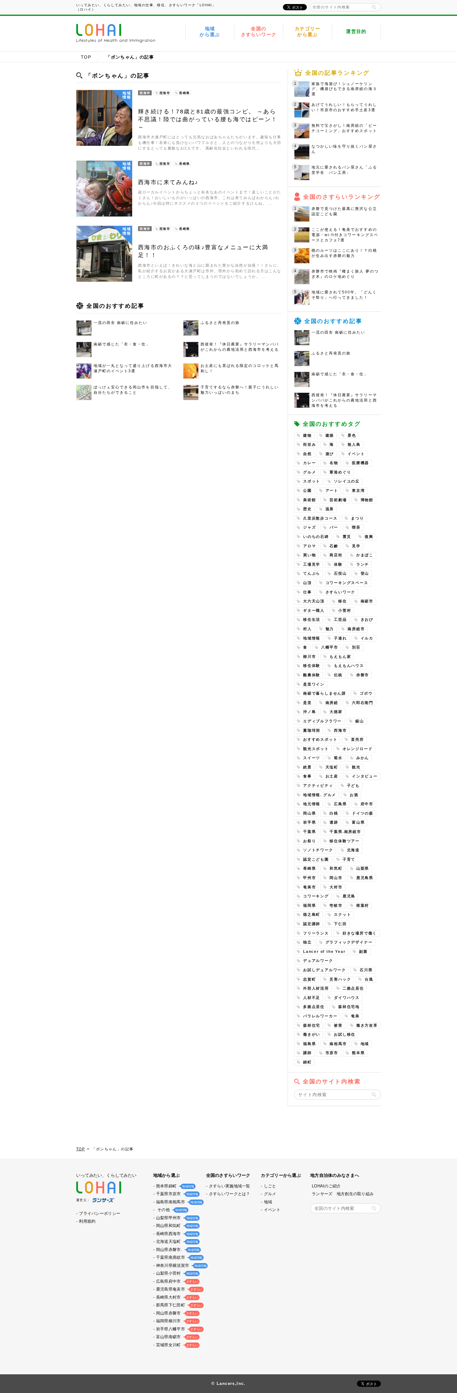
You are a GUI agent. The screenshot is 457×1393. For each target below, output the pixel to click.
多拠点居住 (314, 1007)
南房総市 (356, 629)
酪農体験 (311, 675)
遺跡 (334, 822)
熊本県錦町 (174, 1186)
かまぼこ (364, 555)
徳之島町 (311, 914)
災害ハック (340, 979)
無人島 (354, 444)
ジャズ (309, 527)
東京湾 (358, 490)
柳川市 (309, 656)
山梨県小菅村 (176, 1273)
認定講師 (311, 924)
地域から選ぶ (210, 31)
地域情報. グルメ (319, 795)
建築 (329, 435)
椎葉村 (362, 905)
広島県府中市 (176, 1281)
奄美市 (309, 887)
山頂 (307, 583)
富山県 (358, 822)
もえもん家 (340, 656)
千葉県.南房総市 (345, 832)
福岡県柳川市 (176, 1321)
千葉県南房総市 (178, 1257)
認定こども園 (316, 859)
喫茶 (356, 527)
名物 (334, 463)
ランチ (362, 564)
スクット (342, 914)
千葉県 (309, 832)
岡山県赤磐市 (176, 1313)
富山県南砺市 (176, 1336)
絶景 (307, 767)
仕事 (307, 592)
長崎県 (309, 868)
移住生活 (311, 619)
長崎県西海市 (176, 1233)
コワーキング (316, 896)
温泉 (329, 509)
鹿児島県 (364, 878)
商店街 (336, 555)
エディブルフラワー (322, 721)
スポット (311, 481)
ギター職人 (314, 610)
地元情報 (311, 804)
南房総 (331, 703)
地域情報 (311, 638)
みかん (362, 758)
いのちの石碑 (316, 537)
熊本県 (358, 1053)
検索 (374, 7)
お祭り (309, 841)
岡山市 (336, 878)
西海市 (340, 730)
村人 (307, 629)
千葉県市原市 (176, 1193)
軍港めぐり (340, 472)
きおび (367, 619)
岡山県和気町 (176, 1225)
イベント (356, 454)
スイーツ (311, 758)
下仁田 (340, 924)
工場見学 (311, 564)
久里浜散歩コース (320, 518)
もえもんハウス (349, 665)
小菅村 (344, 610)
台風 (369, 979)
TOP (86, 57)
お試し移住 (344, 1034)
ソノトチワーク (318, 850)
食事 (307, 776)
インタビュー (365, 776)
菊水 (338, 758)
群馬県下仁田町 (178, 1305)
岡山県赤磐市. (177, 1249)
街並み (309, 444)
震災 (347, 537)
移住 (342, 601)
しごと (270, 1186)
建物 (307, 435)
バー (334, 527)
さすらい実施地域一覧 (229, 1186)
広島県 (340, 804)
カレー (309, 463)
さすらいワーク (340, 592)
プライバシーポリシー (99, 1213)
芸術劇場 (338, 500)
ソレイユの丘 (347, 481)
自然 (307, 454)
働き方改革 (367, 1025)
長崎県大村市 (176, 1297)
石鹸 (334, 546)
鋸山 (359, 721)
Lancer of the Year (324, 951)
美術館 (309, 500)
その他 (171, 1209)
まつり (357, 518)
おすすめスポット (320, 739)
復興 (369, 537)
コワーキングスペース (346, 583)
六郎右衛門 (362, 703)
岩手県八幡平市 (178, 1329)
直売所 (357, 739)
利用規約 (87, 1221)
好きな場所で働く (360, 933)
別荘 (356, 647)
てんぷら (311, 573)
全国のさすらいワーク (259, 31)
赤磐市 (362, 675)
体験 (338, 564)
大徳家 (336, 712)
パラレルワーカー (320, 1016)
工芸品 (340, 619)
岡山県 (309, 813)
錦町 (307, 1062)
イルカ (367, 638)
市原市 (331, 1053)
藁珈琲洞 (311, 730)
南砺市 (367, 601)
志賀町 (309, 979)
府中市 (367, 804)
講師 (307, 1053)
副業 (363, 951)
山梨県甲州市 (176, 1217)
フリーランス (316, 933)
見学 (356, 546)
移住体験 (311, 665)
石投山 (340, 573)
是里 (307, 703)
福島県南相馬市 (178, 1202)
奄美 (355, 1016)
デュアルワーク (318, 960)
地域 (365, 1044)
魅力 (329, 629)
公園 (307, 490)
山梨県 (362, 868)
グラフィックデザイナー (349, 942)
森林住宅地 (349, 1007)
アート (331, 490)
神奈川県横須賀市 (180, 1265)
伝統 (338, 675)
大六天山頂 (314, 601)
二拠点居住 (353, 988)
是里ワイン (314, 684)
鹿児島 (349, 896)
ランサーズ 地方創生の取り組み (343, 1193)
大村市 (336, 887)
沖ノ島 (309, 712)
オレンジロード (358, 749)
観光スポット (316, 749)
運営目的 (356, 31)
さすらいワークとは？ (229, 1193)
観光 (356, 767)
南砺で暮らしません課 (324, 693)
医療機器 (360, 463)
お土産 (331, 776)
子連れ (340, 638)
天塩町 (331, 767)
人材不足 (311, 998)
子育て (349, 859)
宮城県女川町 (176, 1345)
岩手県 (309, 822)
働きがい (311, 1034)
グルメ (309, 472)
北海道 (353, 850)
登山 (365, 573)
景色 (352, 435)
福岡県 (309, 905)
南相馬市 (338, 1044)
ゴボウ (366, 693)
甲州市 (309, 878)
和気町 (336, 868)
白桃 (334, 813)
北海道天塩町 (176, 1241)
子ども (353, 785)
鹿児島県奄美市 (178, 1289)
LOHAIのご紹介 (326, 1186)
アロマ (309, 546)
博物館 (367, 500)
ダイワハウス (347, 998)
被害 (338, 1025)
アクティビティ (318, 785)
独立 (307, 942)
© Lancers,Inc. (228, 1383)
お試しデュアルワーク (324, 970)
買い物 (309, 555)
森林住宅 (311, 1025)
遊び (329, 454)
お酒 (354, 795)
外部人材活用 (316, 988)
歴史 (307, 509)
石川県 (366, 970)
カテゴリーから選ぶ (307, 31)
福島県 (309, 1044)
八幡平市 (329, 647)
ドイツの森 (362, 813)
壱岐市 (336, 905)
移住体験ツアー (345, 841)
